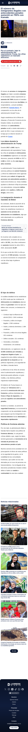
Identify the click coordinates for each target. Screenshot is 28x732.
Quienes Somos (14, 699)
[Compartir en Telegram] (17, 66)
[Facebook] (22, 689)
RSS (14, 717)
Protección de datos (14, 710)
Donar (14, 704)
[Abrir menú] (2, 2)
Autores (14, 702)
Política (4, 46)
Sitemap (14, 715)
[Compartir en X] (11, 66)
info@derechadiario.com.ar (14, 723)
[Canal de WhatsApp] (19, 689)
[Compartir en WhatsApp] (8, 66)
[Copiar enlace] (20, 66)
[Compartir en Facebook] (14, 66)
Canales (14, 712)
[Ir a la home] (14, 3)
